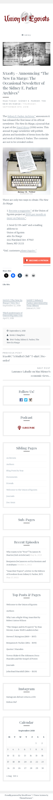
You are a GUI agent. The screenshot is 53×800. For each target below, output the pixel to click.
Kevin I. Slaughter (17, 335)
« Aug (9, 776)
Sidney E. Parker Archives (20, 116)
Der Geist (10, 502)
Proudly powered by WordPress (18, 795)
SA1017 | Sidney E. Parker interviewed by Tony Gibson (37, 303)
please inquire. (27, 250)
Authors (10, 464)
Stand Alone (23, 127)
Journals (10, 496)
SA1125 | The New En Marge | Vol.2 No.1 (12, 301)
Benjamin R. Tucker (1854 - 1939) (21, 643)
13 (25, 755)
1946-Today (10, 101)
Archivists (11, 458)
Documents (11, 477)
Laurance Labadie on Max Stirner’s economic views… (31, 372)
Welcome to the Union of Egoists (21, 490)
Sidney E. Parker (29, 101)
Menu (27, 35)
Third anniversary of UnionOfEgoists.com (12, 314)
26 (19, 768)
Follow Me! (11, 702)
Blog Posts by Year (15, 470)
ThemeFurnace (26, 798)
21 (31, 762)
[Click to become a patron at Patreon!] (36, 264)
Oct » (15, 776)
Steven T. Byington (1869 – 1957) (21, 636)
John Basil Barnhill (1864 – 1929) (21, 671)
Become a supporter (19, 210)
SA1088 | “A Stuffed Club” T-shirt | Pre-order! (24, 357)
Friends (9, 483)
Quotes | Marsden (14, 649)
